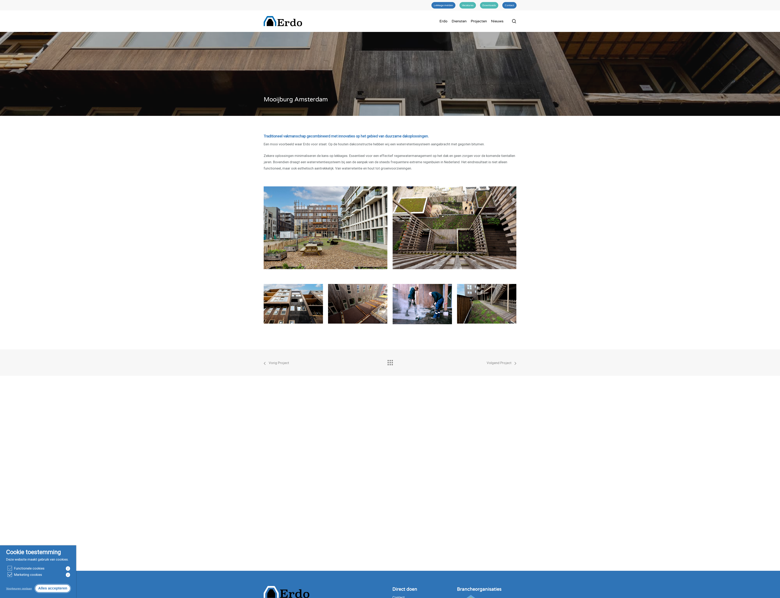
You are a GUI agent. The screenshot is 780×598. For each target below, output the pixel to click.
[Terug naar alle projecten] (390, 362)
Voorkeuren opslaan (19, 588)
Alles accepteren (52, 588)
